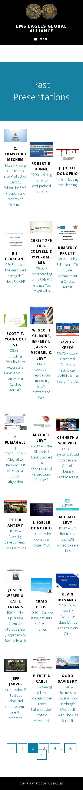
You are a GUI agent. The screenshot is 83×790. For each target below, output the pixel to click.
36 (70, 748)
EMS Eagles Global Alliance (41, 25)
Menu (45, 39)
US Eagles (56, 783)
